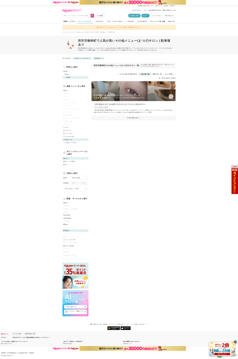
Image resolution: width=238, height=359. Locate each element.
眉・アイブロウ (68, 133)
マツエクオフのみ (68, 136)
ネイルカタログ (142, 21)
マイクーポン (158, 15)
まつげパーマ (67, 130)
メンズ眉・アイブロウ (70, 142)
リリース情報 (134, 324)
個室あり (66, 224)
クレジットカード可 (69, 239)
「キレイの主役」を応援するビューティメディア (14, 341)
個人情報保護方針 (12, 353)
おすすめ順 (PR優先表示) (128, 74)
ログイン (145, 15)
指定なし (66, 90)
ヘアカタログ (130, 21)
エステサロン (99, 21)
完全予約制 (66, 215)
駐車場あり (103, 32)
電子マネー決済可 (68, 246)
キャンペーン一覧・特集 (157, 21)
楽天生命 (166, 5)
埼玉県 (87, 32)
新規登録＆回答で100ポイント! (145, 5)
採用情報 (31, 353)
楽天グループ (158, 5)
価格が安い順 (157, 74)
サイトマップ (112, 324)
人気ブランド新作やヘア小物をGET (72, 341)
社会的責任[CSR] (23, 353)
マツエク (66, 127)
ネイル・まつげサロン (85, 21)
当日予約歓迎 (67, 218)
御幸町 (97, 32)
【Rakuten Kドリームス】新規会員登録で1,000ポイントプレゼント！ (31, 337)
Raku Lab (171, 21)
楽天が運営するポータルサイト (131, 341)
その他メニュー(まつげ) (94, 48)
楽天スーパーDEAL (69, 161)
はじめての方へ (136, 10)
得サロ (65, 164)
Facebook (141, 324)
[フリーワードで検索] (92, 16)
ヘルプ (145, 10)
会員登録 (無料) (134, 15)
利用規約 (105, 324)
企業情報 (3, 353)
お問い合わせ (120, 324)
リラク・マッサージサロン (115, 21)
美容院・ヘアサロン (69, 21)
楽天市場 (172, 5)
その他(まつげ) (79, 32)
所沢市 (92, 32)
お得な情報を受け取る (154, 10)
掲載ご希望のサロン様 (169, 10)
